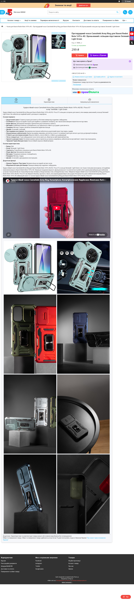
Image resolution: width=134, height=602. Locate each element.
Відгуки (66, 20)
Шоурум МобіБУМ (6, 566)
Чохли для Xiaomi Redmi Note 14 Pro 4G (19, 26)
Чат (127, 597)
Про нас (70, 566)
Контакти (76, 20)
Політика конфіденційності (79, 580)
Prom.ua (76, 577)
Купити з (96, 55)
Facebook (38, 561)
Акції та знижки (30, 20)
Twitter (38, 566)
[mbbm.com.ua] (8, 12)
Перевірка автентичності (49, 20)
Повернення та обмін (111, 20)
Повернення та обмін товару (10, 571)
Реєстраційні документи (9, 563)
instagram (39, 563)
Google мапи (39, 569)
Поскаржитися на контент (63, 580)
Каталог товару (13, 20)
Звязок (70, 569)
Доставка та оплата (91, 20)
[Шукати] (117, 12)
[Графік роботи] (130, 12)
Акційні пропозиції (74, 561)
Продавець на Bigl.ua (67, 578)
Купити (81, 55)
